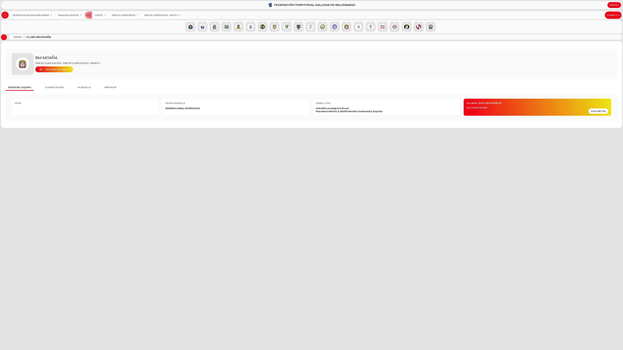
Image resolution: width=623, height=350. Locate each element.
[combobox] (32, 15)
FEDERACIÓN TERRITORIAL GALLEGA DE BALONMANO (314, 5)
